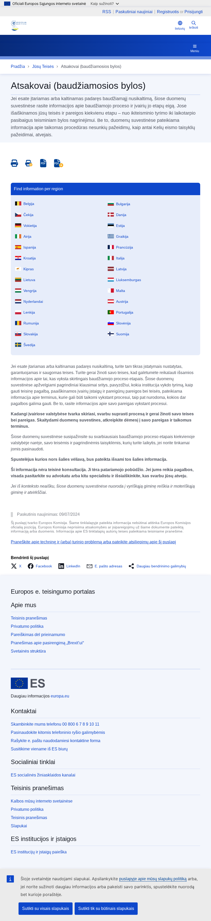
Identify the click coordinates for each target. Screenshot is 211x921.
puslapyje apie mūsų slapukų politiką (153, 879)
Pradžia (18, 66)
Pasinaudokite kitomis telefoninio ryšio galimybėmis (58, 732)
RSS (106, 12)
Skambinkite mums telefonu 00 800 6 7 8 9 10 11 (55, 724)
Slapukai (19, 826)
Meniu (194, 51)
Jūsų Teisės (43, 66)
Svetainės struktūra (28, 651)
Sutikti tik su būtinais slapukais (106, 908)
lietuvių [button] (180, 28)
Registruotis (168, 12)
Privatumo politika (27, 626)
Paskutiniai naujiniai (134, 12)
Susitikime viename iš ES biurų (39, 749)
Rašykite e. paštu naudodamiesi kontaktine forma (55, 741)
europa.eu (60, 696)
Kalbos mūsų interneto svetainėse (42, 801)
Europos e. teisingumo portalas (53, 591)
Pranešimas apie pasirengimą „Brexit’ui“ (47, 643)
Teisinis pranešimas (29, 618)
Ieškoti (193, 27)
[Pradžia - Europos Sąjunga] (28, 683)
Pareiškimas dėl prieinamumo (38, 634)
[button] (17, 566)
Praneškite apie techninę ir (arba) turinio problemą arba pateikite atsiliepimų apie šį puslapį (93, 542)
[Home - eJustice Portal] (18, 25)
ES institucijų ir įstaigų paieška (39, 852)
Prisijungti (193, 12)
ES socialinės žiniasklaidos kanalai (43, 775)
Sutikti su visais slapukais (45, 908)
